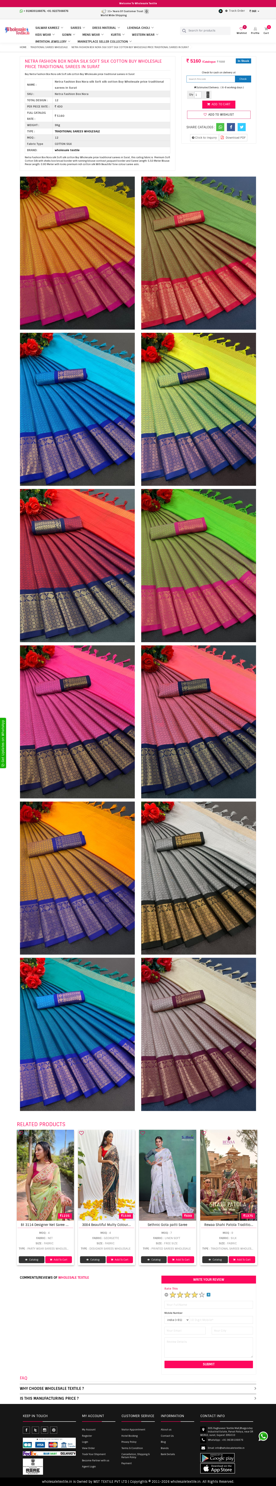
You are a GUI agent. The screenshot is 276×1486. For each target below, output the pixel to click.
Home (23, 47)
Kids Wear (43, 34)
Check (243, 79)
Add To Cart (60, 1259)
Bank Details (168, 1454)
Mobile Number (173, 1313)
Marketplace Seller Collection (103, 41)
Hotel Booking (129, 1436)
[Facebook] (231, 127)
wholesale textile (67, 150)
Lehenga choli (138, 27)
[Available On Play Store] (221, 10)
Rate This (171, 1288)
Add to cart (221, 104)
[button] (255, 31)
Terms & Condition (132, 1448)
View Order (88, 1448)
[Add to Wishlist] (20, 1133)
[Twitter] (242, 127)
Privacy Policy (129, 1442)
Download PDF (235, 137)
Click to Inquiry (205, 137)
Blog (163, 1442)
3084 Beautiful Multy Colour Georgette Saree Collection (127, 1225)
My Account (89, 1429)
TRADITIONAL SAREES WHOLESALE (49, 47)
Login (85, 1442)
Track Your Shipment (94, 1454)
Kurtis (116, 34)
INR (254, 11)
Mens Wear (91, 34)
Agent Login (89, 1466)
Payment (126, 1463)
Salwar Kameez (47, 27)
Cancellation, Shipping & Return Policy (135, 1456)
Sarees (76, 27)
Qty (191, 94)
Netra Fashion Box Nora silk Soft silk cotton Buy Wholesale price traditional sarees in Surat (130, 47)
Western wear (143, 34)
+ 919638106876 (34, 11)
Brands (165, 1448)
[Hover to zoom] (77, 253)
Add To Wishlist (221, 115)
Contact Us (167, 1436)
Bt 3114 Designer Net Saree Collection (51, 1225)
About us (166, 1429)
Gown (66, 34)
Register (87, 1436)
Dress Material (104, 27)
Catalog (33, 1259)
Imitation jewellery (50, 41)
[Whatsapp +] (220, 127)
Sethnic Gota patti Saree (167, 1225)
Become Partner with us (95, 1460)
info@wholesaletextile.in (229, 1448)
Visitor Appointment (133, 1429)
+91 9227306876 (57, 11)
